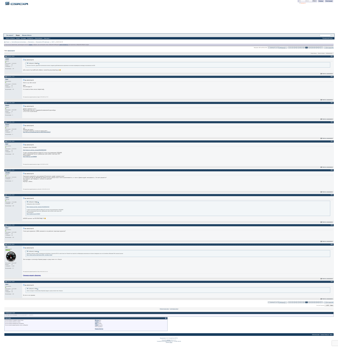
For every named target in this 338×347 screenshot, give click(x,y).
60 (304, 47)
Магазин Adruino (27, 35)
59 (302, 47)
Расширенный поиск (328, 38)
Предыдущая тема (164, 308)
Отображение (328, 53)
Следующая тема (174, 308)
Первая (282, 47)
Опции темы (313, 53)
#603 (332, 102)
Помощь (321, 1)
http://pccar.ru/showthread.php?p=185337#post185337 (37, 132)
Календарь (23, 38)
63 (311, 47)
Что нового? (9, 35)
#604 (332, 121)
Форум (18, 35)
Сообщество (30, 38)
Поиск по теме (321, 53)
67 (319, 47)
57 (297, 47)
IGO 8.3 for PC (11, 50)
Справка (18, 38)
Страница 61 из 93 (274, 47)
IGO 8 (53, 42)
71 (322, 47)
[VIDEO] (97, 325)
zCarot (171, 342)
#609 (332, 244)
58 (300, 47)
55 (293, 47)
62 (308, 47)
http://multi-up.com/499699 (30, 156)
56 (295, 47)
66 (317, 47)
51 (291, 47)
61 (306, 47)
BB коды (97, 320)
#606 (332, 170)
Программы (31, 42)
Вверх (331, 305)
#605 (332, 141)
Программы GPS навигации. (43, 42)
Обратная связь (316, 334)
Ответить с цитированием (327, 73)
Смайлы (97, 321)
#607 (332, 194)
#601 (332, 56)
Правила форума (99, 329)
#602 (332, 76)
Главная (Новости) (324, 334)
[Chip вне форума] (11, 256)
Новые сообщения (10, 38)
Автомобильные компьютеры (19, 42)
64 (313, 47)
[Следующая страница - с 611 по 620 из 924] (325, 48)
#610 (332, 281)
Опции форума (38, 38)
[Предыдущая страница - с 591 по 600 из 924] (286, 48)
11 (289, 47)
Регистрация (329, 1)
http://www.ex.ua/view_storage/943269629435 (34, 150)
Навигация (46, 38)
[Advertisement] (55, 19)
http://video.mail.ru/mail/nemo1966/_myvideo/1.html (39, 255)
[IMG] (96, 323)
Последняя (329, 47)
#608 (332, 224)
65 (315, 47)
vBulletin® (169, 340)
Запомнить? (303, 3)
